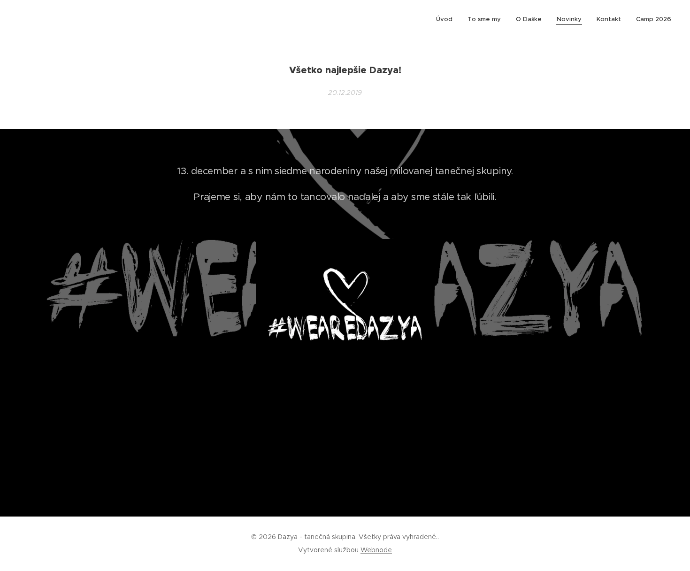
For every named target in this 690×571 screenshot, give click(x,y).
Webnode (376, 550)
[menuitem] (447, 19)
